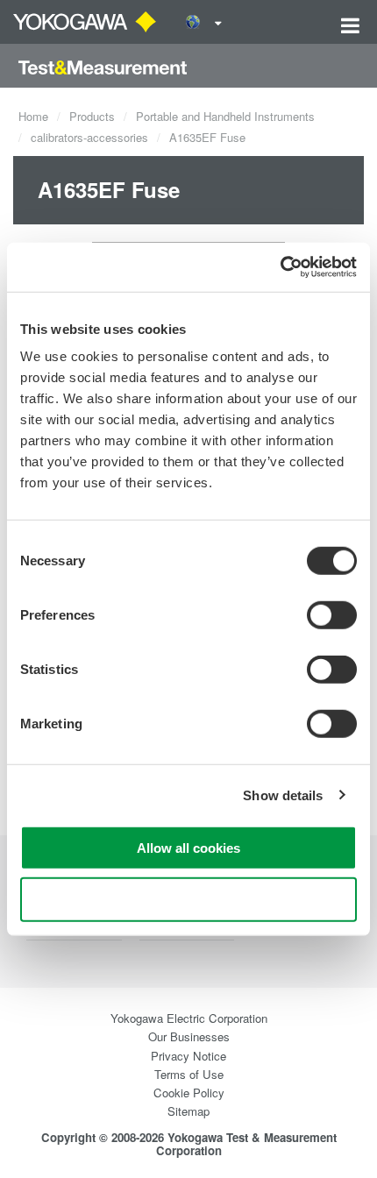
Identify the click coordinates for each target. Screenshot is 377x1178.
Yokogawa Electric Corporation (188, 1018)
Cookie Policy (188, 1092)
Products (92, 116)
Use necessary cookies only (188, 898)
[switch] (332, 615)
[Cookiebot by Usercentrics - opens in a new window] (280, 267)
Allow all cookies (188, 848)
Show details (283, 794)
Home (33, 116)
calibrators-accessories (89, 137)
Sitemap (188, 1111)
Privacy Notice (188, 1055)
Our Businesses (189, 1036)
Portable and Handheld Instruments (225, 116)
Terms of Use (189, 1074)
